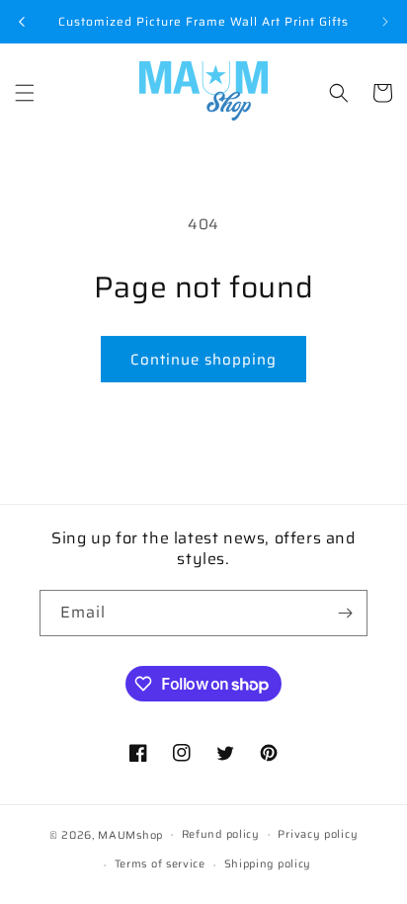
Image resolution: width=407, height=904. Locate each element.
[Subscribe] (344, 613)
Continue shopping (203, 359)
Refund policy (221, 834)
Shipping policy (268, 864)
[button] (24, 93)
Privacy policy (318, 834)
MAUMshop (130, 834)
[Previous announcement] (21, 21)
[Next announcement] (385, 21)
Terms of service (160, 864)
